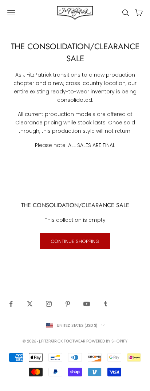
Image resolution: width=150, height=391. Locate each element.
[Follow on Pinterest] (67, 303)
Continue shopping (75, 241)
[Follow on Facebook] (11, 303)
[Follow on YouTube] (86, 303)
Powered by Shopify (106, 341)
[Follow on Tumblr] (105, 303)
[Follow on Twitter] (29, 303)
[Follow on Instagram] (48, 303)
